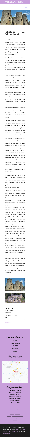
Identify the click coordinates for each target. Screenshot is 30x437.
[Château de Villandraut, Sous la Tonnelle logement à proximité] (15, 290)
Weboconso (6, 433)
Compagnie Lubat (15, 414)
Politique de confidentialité (10, 431)
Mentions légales (20, 429)
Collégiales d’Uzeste (15, 390)
